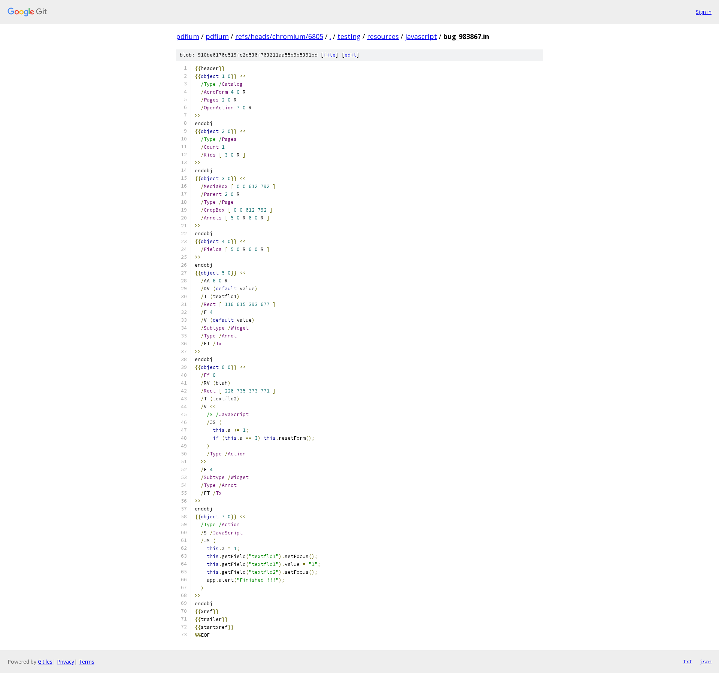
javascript (421, 36)
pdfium (187, 36)
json (706, 661)
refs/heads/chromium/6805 (279, 36)
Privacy (65, 661)
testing (349, 36)
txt (687, 661)
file (330, 55)
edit (351, 55)
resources (383, 36)
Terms (86, 661)
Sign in (704, 11)
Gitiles (45, 661)
